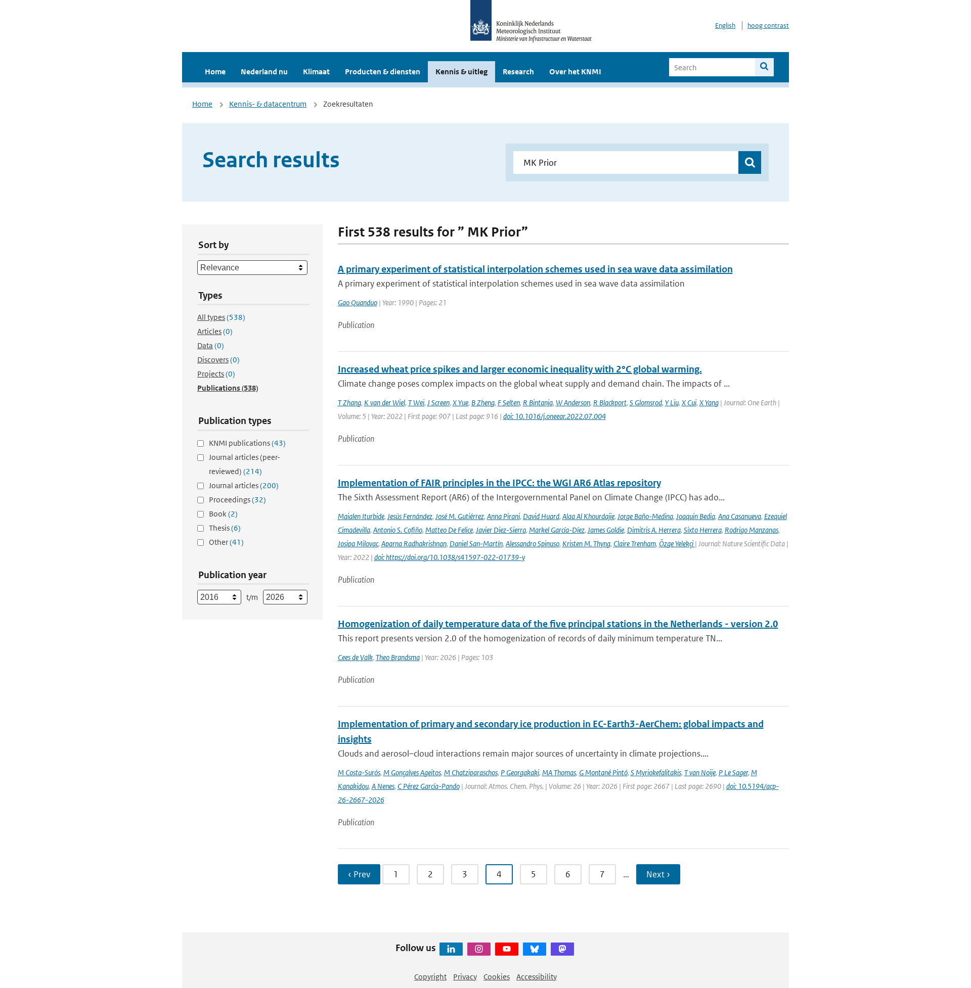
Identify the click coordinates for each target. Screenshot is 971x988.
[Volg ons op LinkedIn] (451, 949)
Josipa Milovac (358, 543)
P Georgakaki (520, 772)
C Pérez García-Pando (429, 786)
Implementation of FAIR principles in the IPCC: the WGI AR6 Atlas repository (499, 483)
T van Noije (700, 772)
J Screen (438, 402)
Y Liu (672, 402)
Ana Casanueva (739, 516)
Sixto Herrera (703, 530)
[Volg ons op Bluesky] (534, 949)
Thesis (225, 528)
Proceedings (237, 499)
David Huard (541, 516)
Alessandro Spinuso (532, 543)
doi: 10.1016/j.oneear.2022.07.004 (554, 416)
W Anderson (573, 402)
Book (223, 514)
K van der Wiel (384, 402)
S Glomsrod (646, 402)
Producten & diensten (382, 71)
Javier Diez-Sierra (501, 530)
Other (226, 542)
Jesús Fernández (409, 516)
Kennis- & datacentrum (267, 104)
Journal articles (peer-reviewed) (244, 464)
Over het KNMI (575, 71)
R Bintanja (538, 402)
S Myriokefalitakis (656, 772)
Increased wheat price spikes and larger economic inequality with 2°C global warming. (520, 369)
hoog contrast (768, 25)
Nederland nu (264, 71)
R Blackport (610, 402)
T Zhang (349, 402)
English (725, 25)
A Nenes (383, 786)
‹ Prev (359, 874)
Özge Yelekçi (677, 543)
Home (215, 71)
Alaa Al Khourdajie (588, 516)
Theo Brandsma (398, 657)
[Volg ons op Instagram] (479, 949)
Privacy (465, 976)
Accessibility (536, 976)
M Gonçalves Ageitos (412, 772)
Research (518, 71)
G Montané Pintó (603, 772)
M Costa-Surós (359, 772)
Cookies (496, 976)
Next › (658, 874)
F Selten (509, 402)
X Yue (460, 402)
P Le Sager (733, 772)
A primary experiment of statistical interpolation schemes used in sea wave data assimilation (535, 269)
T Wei (416, 402)
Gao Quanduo (357, 302)
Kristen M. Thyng (586, 543)
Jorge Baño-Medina (645, 516)
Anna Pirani (503, 516)
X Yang (709, 402)
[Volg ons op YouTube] (506, 949)
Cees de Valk (355, 657)
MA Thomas (559, 772)
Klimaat (316, 71)
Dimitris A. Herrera (654, 530)
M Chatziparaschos (471, 772)
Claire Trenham (634, 543)
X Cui (689, 402)
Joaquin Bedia (695, 516)
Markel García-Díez (557, 530)
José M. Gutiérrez (459, 516)
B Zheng (483, 402)
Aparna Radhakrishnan (414, 543)
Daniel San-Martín (476, 543)
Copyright (430, 976)
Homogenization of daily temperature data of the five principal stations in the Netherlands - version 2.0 (558, 624)
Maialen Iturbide (361, 516)
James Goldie (606, 530)
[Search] (764, 67)
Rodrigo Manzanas (751, 530)
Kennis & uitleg (461, 71)
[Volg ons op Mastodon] (562, 949)
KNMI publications (247, 443)
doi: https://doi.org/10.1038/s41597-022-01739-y (449, 557)
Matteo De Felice (449, 530)
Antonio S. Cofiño (397, 530)
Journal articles (244, 485)
